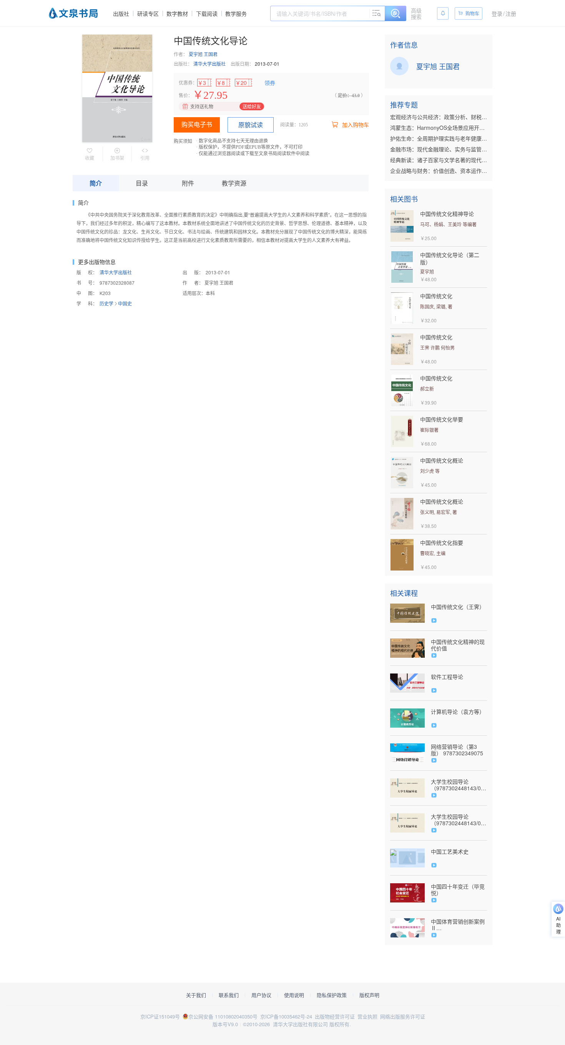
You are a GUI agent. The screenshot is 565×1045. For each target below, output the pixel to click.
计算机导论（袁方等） (458, 711)
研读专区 (148, 13)
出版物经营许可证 (335, 1016)
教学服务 (236, 13)
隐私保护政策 (332, 995)
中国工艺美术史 (450, 851)
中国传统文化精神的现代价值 (458, 645)
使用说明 (294, 995)
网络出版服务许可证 (402, 1016)
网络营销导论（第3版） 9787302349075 (457, 749)
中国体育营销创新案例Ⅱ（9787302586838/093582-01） (459, 924)
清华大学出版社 (209, 63)
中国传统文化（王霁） (458, 607)
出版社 (121, 13)
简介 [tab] (96, 183)
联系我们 (229, 995)
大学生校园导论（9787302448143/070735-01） (459, 784)
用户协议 (261, 995)
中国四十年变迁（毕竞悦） (458, 889)
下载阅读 (207, 13)
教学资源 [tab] (234, 183)
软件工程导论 (447, 676)
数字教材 (177, 13)
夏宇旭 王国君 (203, 54)
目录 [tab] (142, 183)
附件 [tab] (188, 183)
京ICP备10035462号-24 (286, 1016)
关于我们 (196, 995)
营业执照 (367, 1016)
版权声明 (369, 995)
